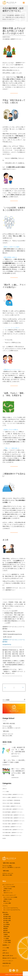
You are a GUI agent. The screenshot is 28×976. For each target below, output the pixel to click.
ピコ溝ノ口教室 (7, 942)
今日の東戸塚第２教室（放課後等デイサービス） (14, 815)
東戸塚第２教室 (7, 916)
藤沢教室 (5, 930)
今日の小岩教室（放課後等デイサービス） (12, 806)
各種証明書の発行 (7, 963)
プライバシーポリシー (8, 960)
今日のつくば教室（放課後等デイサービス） (13, 797)
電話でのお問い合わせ (8, 955)
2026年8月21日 (6, 764)
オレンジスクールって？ (8, 884)
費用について (6, 890)
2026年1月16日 (6, 37)
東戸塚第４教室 (7, 920)
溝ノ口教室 (6, 922)
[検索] (24, 699)
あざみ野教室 (6, 924)
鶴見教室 (5, 928)
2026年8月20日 (15, 777)
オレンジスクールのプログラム (10, 907)
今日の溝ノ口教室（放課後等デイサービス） (13, 823)
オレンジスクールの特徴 (9, 886)
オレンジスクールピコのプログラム (11, 909)
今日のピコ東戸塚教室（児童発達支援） (12, 800)
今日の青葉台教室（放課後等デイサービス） (13, 832)
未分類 (4, 838)
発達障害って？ (6, 945)
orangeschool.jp (7, 644)
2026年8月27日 (15, 756)
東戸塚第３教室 (7, 918)
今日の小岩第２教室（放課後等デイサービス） (13, 809)
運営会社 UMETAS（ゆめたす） (10, 958)
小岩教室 (5, 934)
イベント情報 (6, 791)
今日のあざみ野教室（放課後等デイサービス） (13, 794)
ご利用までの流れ (7, 888)
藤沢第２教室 (6, 932)
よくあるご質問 (7, 903)
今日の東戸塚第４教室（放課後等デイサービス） (14, 820)
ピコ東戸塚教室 (7, 940)
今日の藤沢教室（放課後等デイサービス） (12, 39)
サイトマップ (6, 966)
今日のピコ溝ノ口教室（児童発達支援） (12, 803)
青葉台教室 (6, 926)
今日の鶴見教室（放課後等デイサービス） (12, 835)
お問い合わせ (6, 953)
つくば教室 (6, 938)
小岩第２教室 (6, 936)
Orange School (11, 974)
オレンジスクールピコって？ (9, 895)
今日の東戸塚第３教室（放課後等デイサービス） (14, 817)
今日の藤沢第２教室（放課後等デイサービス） (13, 829)
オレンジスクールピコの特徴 (10, 897)
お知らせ (5, 788)
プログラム (5, 905)
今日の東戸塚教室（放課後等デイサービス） (13, 812)
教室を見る (5, 912)
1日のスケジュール (7, 892)
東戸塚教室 (6, 914)
